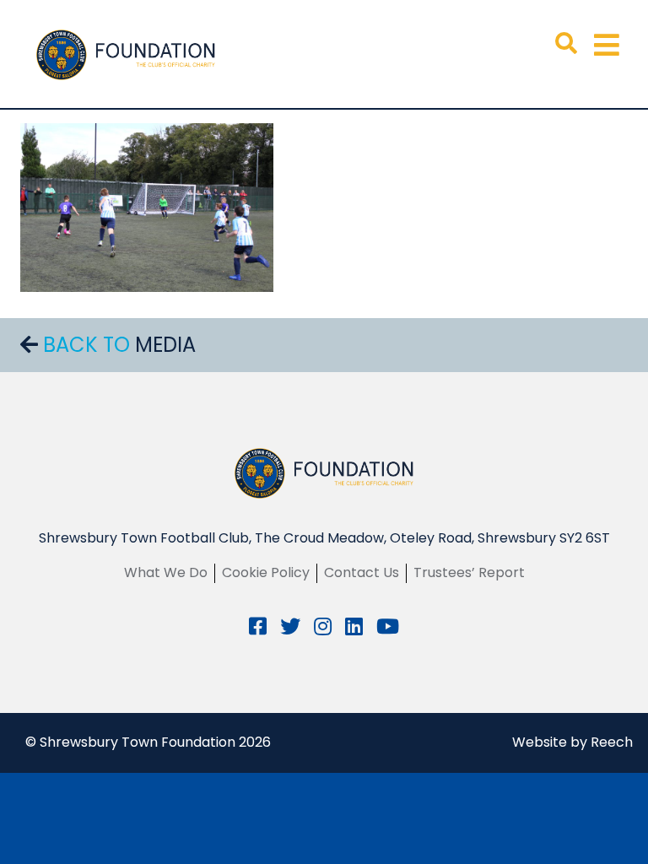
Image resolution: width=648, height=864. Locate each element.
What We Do (166, 572)
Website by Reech (572, 742)
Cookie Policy (266, 572)
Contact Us (361, 572)
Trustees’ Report (469, 572)
